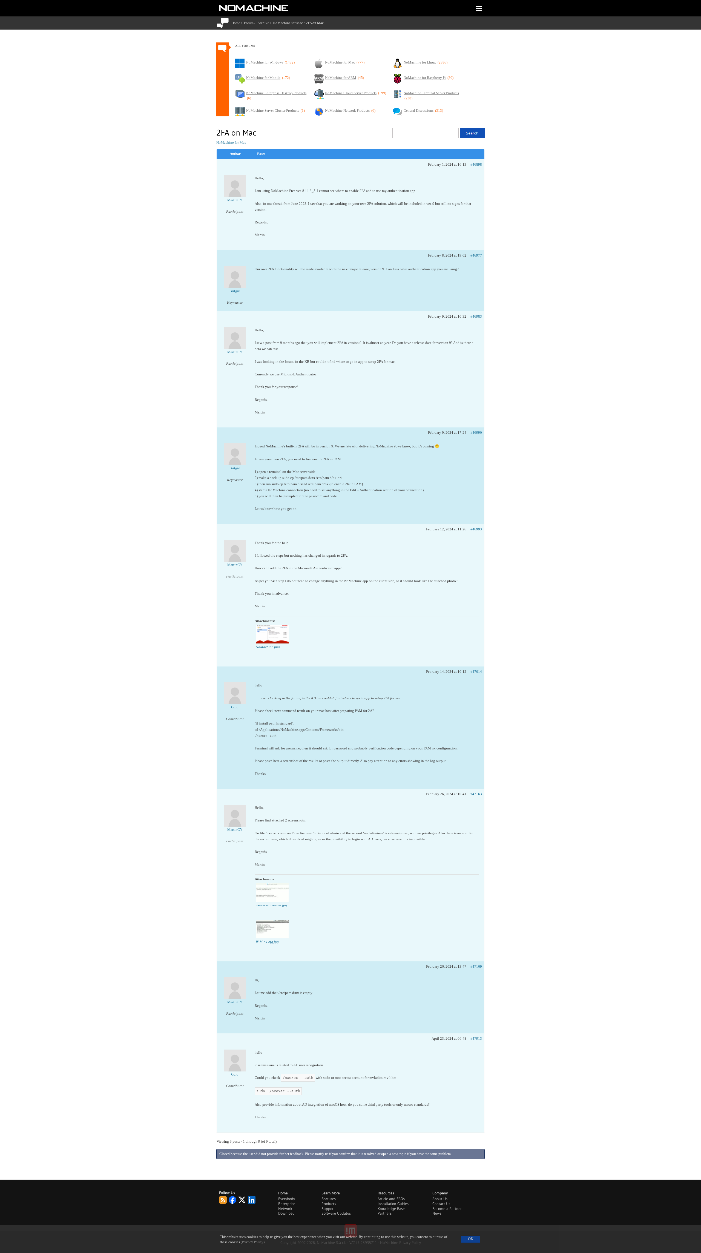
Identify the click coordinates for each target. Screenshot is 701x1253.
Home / (237, 23)
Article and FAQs (391, 1198)
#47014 (476, 671)
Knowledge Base (391, 1208)
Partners (385, 1213)
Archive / (265, 23)
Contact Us (441, 1203)
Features (328, 1198)
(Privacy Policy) (253, 1242)
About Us (439, 1198)
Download (286, 1213)
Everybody (286, 1198)
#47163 (476, 794)
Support (328, 1208)
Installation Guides (393, 1203)
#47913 (476, 1038)
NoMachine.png (268, 647)
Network (285, 1208)
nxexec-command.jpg (271, 905)
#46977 (476, 255)
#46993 (476, 529)
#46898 (476, 164)
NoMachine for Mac (288, 23)
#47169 (476, 966)
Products (328, 1203)
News (436, 1213)
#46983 (476, 316)
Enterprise (286, 1203)
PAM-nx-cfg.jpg (267, 942)
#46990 (476, 432)
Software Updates (336, 1213)
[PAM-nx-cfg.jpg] (272, 929)
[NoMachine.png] (272, 634)
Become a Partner (447, 1208)
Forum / (250, 23)
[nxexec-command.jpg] (272, 892)
